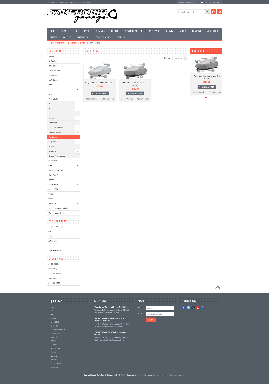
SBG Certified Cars (55, 70)
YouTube (197, 307)
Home (52, 43)
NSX (50, 94)
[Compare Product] (213, 11)
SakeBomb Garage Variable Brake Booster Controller (109, 319)
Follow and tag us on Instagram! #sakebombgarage (164, 375)
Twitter (188, 307)
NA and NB (52, 151)
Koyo (50, 236)
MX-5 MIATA (60, 43)
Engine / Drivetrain (55, 127)
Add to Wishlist (91, 99)
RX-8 (50, 84)
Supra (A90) (53, 189)
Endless (51, 245)
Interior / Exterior (79, 43)
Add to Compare (108, 99)
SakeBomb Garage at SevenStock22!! (110, 307)
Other (50, 198)
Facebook (183, 307)
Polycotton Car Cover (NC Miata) (99, 82)
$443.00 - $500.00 (55, 278)
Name (140, 307)
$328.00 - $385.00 (55, 268)
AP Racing (52, 241)
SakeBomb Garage (55, 226)
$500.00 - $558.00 (55, 283)
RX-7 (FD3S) (53, 66)
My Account (64, 2)
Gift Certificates (52, 2)
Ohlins (50, 231)
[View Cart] (219, 11)
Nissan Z (51, 179)
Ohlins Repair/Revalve (57, 213)
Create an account (83, 2)
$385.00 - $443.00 (55, 273)
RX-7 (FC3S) (53, 80)
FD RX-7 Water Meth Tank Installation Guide (110, 333)
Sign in (72, 2)
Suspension (53, 75)
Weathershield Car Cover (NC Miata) (135, 83)
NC (68, 43)
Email (140, 313)
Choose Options (101, 93)
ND (49, 103)
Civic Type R (53, 175)
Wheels (51, 146)
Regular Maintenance (56, 156)
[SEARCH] (207, 12)
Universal (52, 203)
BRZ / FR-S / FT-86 (55, 170)
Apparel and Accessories (58, 208)
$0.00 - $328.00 (54, 264)
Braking (51, 118)
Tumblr (193, 307)
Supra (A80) (53, 184)
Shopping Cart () (211, 2)
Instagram (202, 307)
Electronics (52, 122)
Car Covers (52, 137)
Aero (50, 113)
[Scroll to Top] (218, 288)
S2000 (51, 89)
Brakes (51, 56)
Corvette (51, 165)
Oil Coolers (52, 61)
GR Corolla (52, 160)
